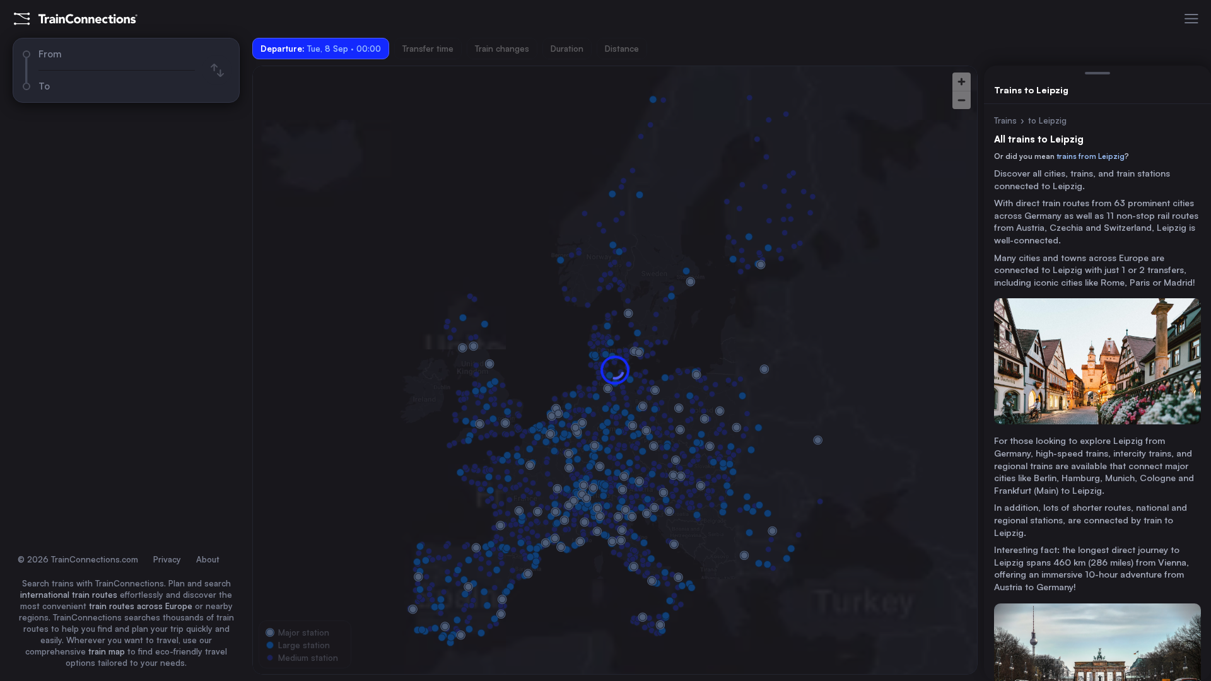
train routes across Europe (140, 606)
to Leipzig (1047, 120)
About (207, 559)
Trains (1005, 120)
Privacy (167, 559)
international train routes (68, 595)
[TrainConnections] (75, 19)
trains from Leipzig (1090, 156)
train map (106, 651)
